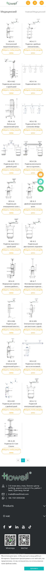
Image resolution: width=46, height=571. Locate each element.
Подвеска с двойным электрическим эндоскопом (32, 46)
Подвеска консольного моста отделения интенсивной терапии (33, 166)
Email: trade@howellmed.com (40, 174)
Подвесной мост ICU (32, 84)
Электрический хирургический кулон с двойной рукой (11, 46)
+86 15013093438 (16, 498)
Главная (28, 12)
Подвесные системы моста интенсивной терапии (32, 366)
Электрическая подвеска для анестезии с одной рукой (33, 326)
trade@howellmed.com (18, 494)
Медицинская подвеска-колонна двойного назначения (11, 286)
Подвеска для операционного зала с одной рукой (11, 206)
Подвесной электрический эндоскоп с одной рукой (33, 406)
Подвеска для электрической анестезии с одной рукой (11, 326)
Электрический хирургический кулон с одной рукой (11, 366)
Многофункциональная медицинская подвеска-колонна (33, 286)
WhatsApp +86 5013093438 (40, 181)
